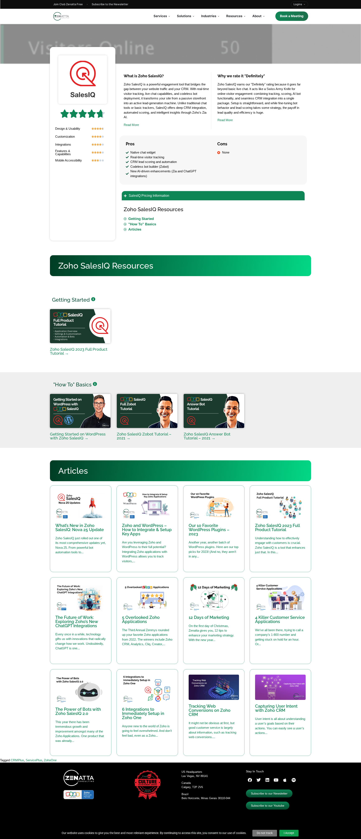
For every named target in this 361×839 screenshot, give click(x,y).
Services (160, 16)
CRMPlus (17, 760)
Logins (298, 4)
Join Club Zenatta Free (68, 4)
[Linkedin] (267, 780)
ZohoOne (50, 760)
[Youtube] (276, 780)
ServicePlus (34, 760)
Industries (208, 16)
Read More (131, 125)
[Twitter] (258, 780)
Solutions (184, 16)
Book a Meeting (292, 16)
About (257, 16)
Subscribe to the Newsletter (110, 4)
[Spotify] (294, 780)
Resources (234, 16)
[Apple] (285, 780)
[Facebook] (250, 780)
